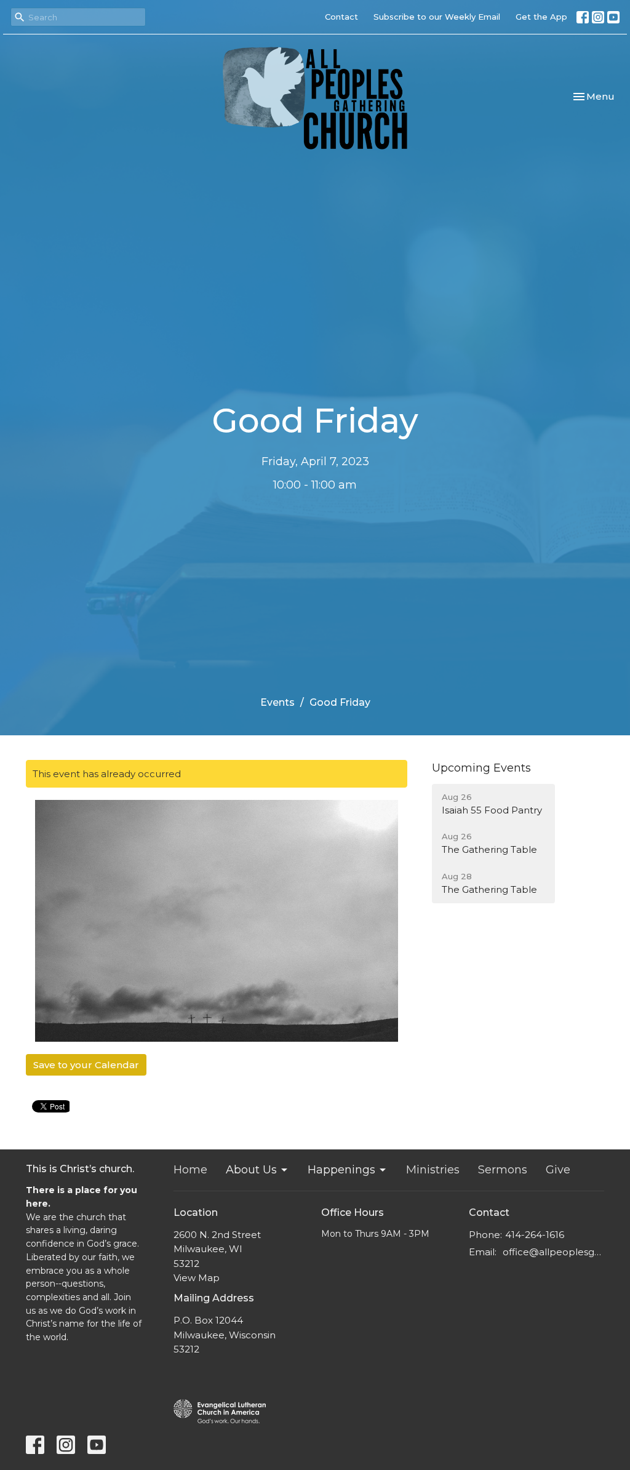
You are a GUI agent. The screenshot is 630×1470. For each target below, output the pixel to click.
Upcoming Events (481, 768)
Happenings (341, 1169)
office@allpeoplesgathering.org (553, 1252)
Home (190, 1169)
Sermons (502, 1169)
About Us (251, 1169)
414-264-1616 (534, 1234)
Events (277, 702)
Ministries (433, 1169)
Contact (341, 17)
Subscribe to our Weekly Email (436, 17)
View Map (196, 1278)
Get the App (541, 17)
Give (558, 1169)
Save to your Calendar (86, 1065)
